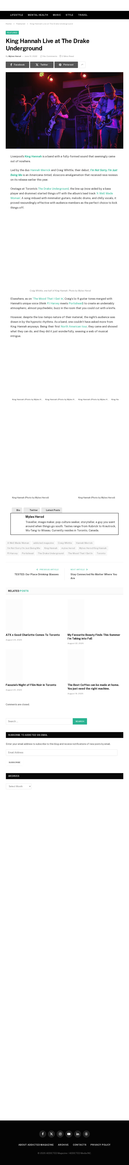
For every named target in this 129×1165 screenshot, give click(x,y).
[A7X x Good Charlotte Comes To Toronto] (33, 614)
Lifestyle (16, 15)
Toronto (101, 553)
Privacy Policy (101, 1145)
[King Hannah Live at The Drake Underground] (64, 110)
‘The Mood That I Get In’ (47, 298)
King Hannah (33, 156)
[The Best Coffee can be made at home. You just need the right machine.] (95, 665)
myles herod (68, 548)
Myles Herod (15, 56)
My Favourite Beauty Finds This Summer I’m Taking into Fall (94, 636)
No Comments (50, 56)
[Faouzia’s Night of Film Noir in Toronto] (33, 665)
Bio (18, 510)
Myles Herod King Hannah (93, 548)
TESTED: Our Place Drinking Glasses (36, 574)
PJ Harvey (53, 303)
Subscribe (14, 762)
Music (57, 15)
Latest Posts (53, 510)
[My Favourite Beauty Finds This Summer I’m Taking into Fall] (95, 614)
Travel (82, 15)
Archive (63, 1145)
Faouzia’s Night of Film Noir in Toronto (31, 685)
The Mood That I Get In (80, 553)
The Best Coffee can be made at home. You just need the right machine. (93, 686)
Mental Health (38, 15)
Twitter (34, 510)
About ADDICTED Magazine (36, 1145)
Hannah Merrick (40, 170)
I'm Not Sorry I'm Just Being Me (23, 548)
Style (70, 15)
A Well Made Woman (18, 543)
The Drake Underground (53, 188)
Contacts (79, 1145)
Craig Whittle (65, 543)
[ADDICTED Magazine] (64, 5)
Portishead (76, 303)
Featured (12, 33)
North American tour (74, 326)
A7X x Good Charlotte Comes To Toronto (33, 634)
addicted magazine (43, 543)
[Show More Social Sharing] (82, 65)
